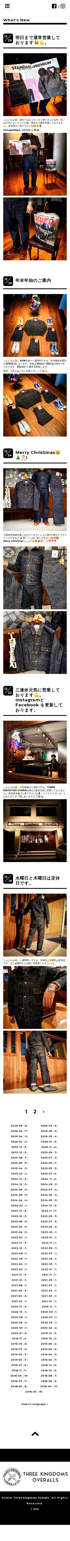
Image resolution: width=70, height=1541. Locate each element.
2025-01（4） (50, 1173)
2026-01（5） (50, 1141)
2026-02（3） (20, 1141)
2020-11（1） (50, 1306)
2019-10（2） (50, 1338)
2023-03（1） (50, 1232)
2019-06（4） (50, 1349)
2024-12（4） (20, 1179)
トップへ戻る (35, 1434)
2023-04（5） (20, 1232)
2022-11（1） (50, 1242)
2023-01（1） (49, 1237)
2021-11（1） (50, 1274)
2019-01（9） (20, 1365)
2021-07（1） (50, 1285)
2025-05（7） (50, 1163)
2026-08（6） (20, 1125)
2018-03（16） (34, 1391)
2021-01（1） (50, 1301)
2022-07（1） (50, 1253)
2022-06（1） (20, 1258)
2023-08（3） (20, 1221)
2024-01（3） (50, 1205)
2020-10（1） (20, 1311)
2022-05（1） (50, 1258)
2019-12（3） (49, 1333)
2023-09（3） (50, 1216)
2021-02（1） (20, 1301)
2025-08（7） (20, 1157)
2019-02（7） (50, 1359)
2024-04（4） (20, 1200)
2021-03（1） (49, 1296)
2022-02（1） (20, 1269)
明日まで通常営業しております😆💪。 (37, 40)
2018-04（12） (50, 1386)
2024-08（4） (20, 1189)
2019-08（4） (50, 1343)
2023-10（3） (20, 1216)
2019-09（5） (20, 1343)
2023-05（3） (50, 1226)
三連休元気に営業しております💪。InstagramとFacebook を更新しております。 (39, 700)
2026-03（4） (50, 1136)
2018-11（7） (20, 1370)
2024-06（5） (20, 1194)
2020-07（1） (50, 1317)
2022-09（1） (50, 1248)
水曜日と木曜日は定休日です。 (37, 880)
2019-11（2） (20, 1338)
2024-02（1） (20, 1205)
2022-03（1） (50, 1264)
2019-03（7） (20, 1359)
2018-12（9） (50, 1365)
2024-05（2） (50, 1194)
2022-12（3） (20, 1242)
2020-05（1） (50, 1322)
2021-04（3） (20, 1296)
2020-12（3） (20, 1306)
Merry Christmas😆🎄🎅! (38, 455)
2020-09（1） (50, 1311)
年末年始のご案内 (33, 280)
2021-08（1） (20, 1285)
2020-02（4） (50, 1327)
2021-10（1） (20, 1280)
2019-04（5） (50, 1354)
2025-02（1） (20, 1173)
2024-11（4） (50, 1179)
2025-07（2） (50, 1157)
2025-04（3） (20, 1168)
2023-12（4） (20, 1210)
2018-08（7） (50, 1375)
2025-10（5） (20, 1152)
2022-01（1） (49, 1269)
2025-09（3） (50, 1152)
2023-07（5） (50, 1221)
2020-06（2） (20, 1322)
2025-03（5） (50, 1168)
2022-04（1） (20, 1264)
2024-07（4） (50, 1189)
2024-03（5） (50, 1200)
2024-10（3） (20, 1184)
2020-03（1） (20, 1327)
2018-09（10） (20, 1375)
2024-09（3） (50, 1184)
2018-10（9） (50, 1370)
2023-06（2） (20, 1226)
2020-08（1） (20, 1317)
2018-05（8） (20, 1386)
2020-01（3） (20, 1333)
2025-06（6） (20, 1163)
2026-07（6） (50, 1125)
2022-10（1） (20, 1248)
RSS (36, 1509)
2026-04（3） (20, 1136)
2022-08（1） (20, 1253)
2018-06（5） (50, 1381)
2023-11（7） (49, 1210)
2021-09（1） (50, 1280)
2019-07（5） (20, 1349)
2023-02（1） (20, 1237)
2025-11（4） (50, 1147)
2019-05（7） (20, 1354)
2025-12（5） (20, 1147)
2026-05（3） (50, 1131)
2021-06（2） (20, 1290)
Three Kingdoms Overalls (31, 1497)
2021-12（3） (20, 1274)
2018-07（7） (20, 1381)
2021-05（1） (49, 1290)
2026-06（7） (20, 1131)
